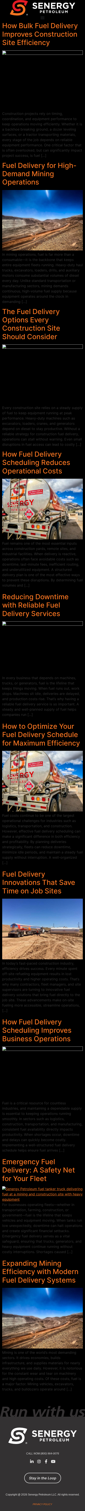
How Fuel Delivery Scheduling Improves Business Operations (36, 1030)
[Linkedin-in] (31, 1461)
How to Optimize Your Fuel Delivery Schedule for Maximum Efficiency (41, 734)
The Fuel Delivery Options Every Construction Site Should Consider (31, 324)
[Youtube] (52, 1461)
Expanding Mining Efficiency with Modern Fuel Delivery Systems (40, 1271)
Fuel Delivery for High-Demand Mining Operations (39, 174)
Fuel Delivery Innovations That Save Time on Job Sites (38, 882)
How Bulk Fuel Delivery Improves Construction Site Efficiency (40, 34)
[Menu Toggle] (42, 18)
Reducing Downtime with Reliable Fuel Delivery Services (35, 605)
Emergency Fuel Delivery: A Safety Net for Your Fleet (38, 1170)
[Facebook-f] (45, 1461)
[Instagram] (39, 1461)
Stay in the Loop (42, 1478)
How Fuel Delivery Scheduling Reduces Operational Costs (36, 462)
